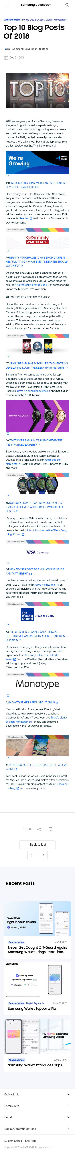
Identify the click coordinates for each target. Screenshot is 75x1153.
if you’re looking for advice (30, 285)
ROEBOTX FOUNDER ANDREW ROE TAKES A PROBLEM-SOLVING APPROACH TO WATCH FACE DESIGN (35, 507)
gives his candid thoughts (31, 391)
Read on (24, 218)
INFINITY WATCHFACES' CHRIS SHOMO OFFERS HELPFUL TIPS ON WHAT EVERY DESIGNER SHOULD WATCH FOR (37, 261)
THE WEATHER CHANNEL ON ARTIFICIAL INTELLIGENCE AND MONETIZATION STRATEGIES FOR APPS (35, 636)
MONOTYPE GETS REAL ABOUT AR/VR (32, 702)
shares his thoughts (44, 584)
